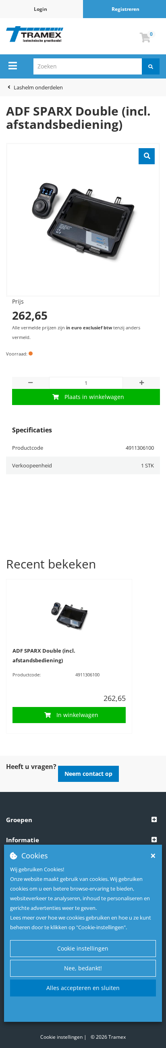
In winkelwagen (77, 715)
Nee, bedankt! (83, 968)
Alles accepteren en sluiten (83, 988)
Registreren (125, 9)
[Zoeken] (151, 66)
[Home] (34, 34)
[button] (83, 820)
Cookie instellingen (82, 948)
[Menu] (12, 65)
